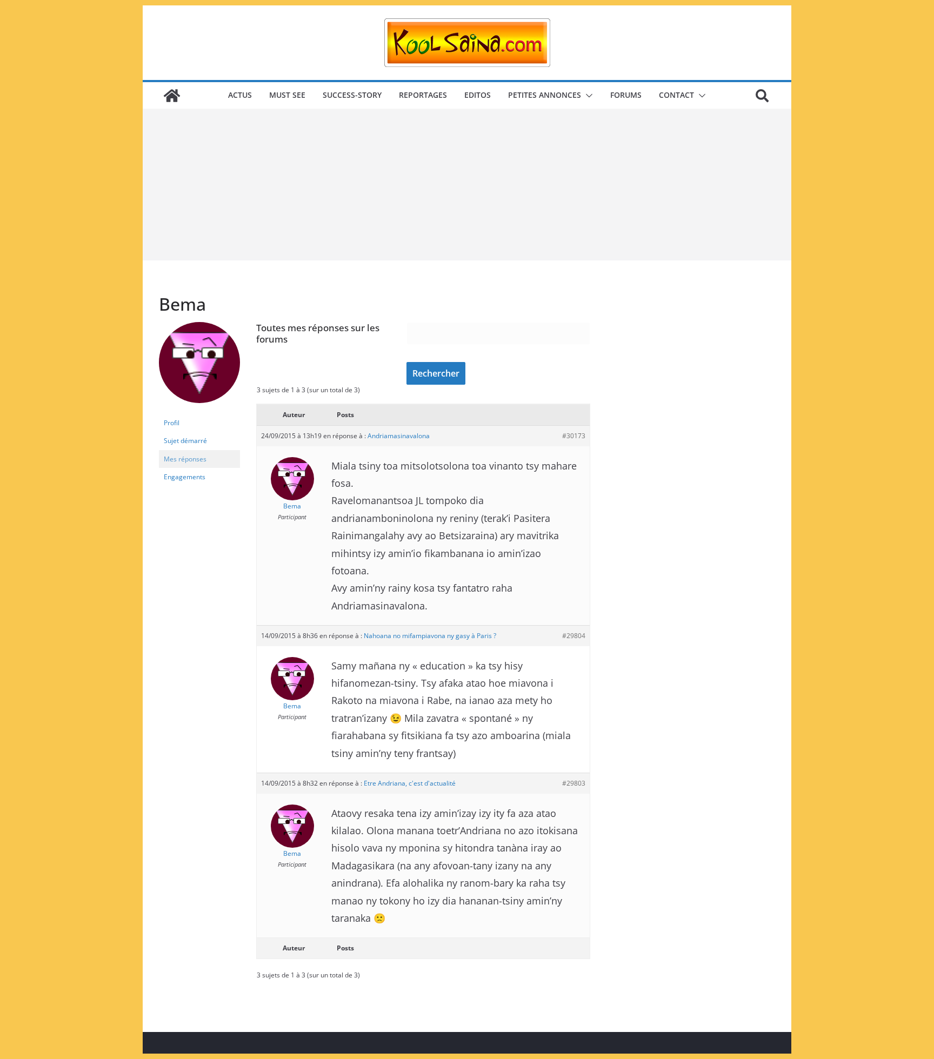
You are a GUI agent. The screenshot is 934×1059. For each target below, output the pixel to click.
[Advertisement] (467, 184)
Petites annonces (544, 95)
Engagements (184, 476)
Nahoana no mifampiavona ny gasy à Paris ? (430, 635)
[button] (587, 96)
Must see (287, 95)
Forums (626, 95)
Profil (171, 422)
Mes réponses (185, 459)
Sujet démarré (185, 440)
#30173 (573, 435)
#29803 (573, 783)
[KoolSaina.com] (172, 96)
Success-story (352, 95)
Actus (240, 95)
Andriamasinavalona (399, 435)
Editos (477, 95)
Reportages (423, 95)
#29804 (573, 635)
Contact (676, 95)
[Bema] (199, 326)
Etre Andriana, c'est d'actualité (410, 783)
